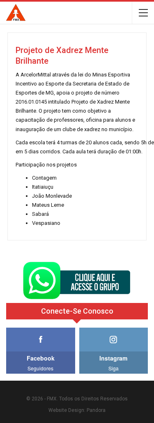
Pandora (96, 410)
